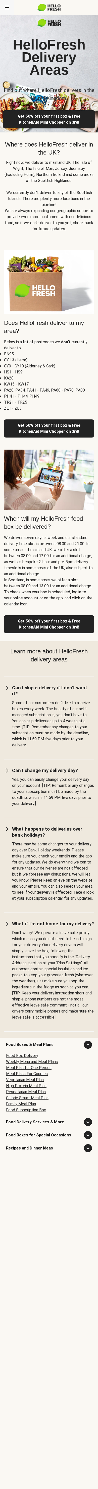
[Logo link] (49, 25)
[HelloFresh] (49, 7)
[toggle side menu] (7, 7)
